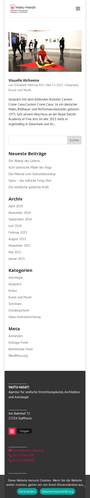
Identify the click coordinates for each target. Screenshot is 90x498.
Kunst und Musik (20, 90)
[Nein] (84, 486)
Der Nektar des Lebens (24, 161)
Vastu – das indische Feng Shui (30, 180)
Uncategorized (19, 310)
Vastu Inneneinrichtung (25, 317)
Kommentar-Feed (21, 349)
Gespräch (72, 85)
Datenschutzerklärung (57, 491)
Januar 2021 (17, 259)
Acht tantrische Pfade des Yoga (30, 167)
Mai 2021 (15, 252)
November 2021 (20, 245)
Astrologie (16, 277)
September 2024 (20, 219)
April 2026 (16, 206)
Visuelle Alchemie (24, 80)
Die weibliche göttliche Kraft (29, 187)
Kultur (13, 291)
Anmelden (16, 336)
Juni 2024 (15, 226)
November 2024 (20, 213)
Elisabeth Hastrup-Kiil (29, 85)
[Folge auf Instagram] (12, 431)
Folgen (24, 431)
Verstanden (27, 491)
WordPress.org (18, 356)
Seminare (15, 304)
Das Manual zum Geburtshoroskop (32, 174)
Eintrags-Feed (18, 342)
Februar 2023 (18, 232)
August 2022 (17, 239)
